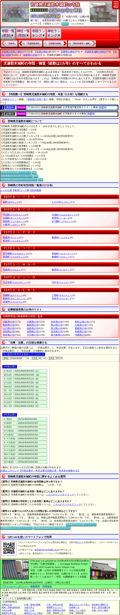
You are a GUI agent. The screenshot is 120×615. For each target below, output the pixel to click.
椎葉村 (61, 237)
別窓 (34, 172)
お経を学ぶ (29, 607)
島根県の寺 (32, 325)
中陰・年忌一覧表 (100, 610)
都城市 (15, 298)
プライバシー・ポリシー (15, 586)
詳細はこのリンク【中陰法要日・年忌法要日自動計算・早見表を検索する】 (40, 470)
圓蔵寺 (10, 107)
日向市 (61, 282)
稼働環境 (35, 586)
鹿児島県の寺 (58, 335)
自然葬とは (74, 607)
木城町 (14, 218)
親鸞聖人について (55, 607)
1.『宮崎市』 (11, 43)
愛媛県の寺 (80, 328)
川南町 (64, 215)
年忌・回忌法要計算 (101, 607)
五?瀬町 (62, 221)
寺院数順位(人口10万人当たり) (16, 176)
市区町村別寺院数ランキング (15, 172)
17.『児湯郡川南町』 (53, 43)
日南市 (12, 269)
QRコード (79, 542)
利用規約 (47, 586)
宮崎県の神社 (68, 51)
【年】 (6, 358)
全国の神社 (42, 51)
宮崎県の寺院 (30, 55)
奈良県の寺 (56, 322)
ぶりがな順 (6, 190)
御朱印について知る (33, 613)
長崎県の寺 (80, 331)
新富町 (14, 240)
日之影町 (15, 282)
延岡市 (61, 269)
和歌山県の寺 (82, 322)
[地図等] (102, 107)
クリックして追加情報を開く (17, 598)
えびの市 (61, 202)
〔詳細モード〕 (8, 99)
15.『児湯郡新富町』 (32, 43)
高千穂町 (15, 253)
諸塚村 (13, 302)
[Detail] (21, 107)
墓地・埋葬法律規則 (11, 607)
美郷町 (13, 295)
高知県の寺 (8, 331)
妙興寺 (10, 113)
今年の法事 (7, 610)
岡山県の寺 (56, 325)
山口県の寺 (8, 328)
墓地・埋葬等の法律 (56, 610)
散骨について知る (77, 610)
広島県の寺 (80, 325)
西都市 (11, 237)
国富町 (14, 221)
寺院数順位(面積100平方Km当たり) (18, 179)
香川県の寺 (56, 328)
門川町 (14, 215)
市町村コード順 (21, 190)
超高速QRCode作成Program (47, 550)
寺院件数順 (35, 190)
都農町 (61, 257)
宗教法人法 (7, 605)
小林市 (12, 224)
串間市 (60, 218)
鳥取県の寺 (8, 325)
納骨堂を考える (9, 613)
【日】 (51, 358)
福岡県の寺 (32, 331)
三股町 (62, 295)
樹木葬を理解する (100, 605)
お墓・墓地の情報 (32, 605)
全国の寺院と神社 (12, 51)
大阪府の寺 (8, 322)
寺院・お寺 (29, 610)
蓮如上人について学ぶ (79, 605)
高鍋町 (63, 253)
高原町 (14, 257)
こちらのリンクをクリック (60, 494)
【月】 (34, 358)
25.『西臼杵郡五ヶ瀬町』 (80, 43)
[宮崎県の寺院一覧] (37, 99)
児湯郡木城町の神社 (95, 51)
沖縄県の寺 (80, 335)
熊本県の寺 (8, 335)
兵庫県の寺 (32, 322)
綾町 (11, 202)
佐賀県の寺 (56, 331)
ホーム (65, 23)
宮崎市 (61, 298)
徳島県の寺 (32, 328)
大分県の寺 (32, 335)
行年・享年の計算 (55, 605)
